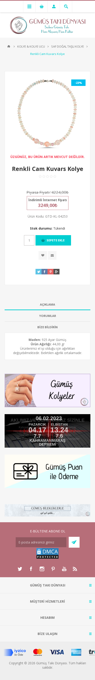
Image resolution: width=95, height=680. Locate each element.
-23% (78, 83)
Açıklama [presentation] (47, 304)
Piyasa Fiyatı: (38, 192)
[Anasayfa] (8, 46)
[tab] (47, 304)
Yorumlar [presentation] (47, 316)
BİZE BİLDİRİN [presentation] (47, 327)
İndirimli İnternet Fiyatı (47, 200)
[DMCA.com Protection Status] (47, 558)
